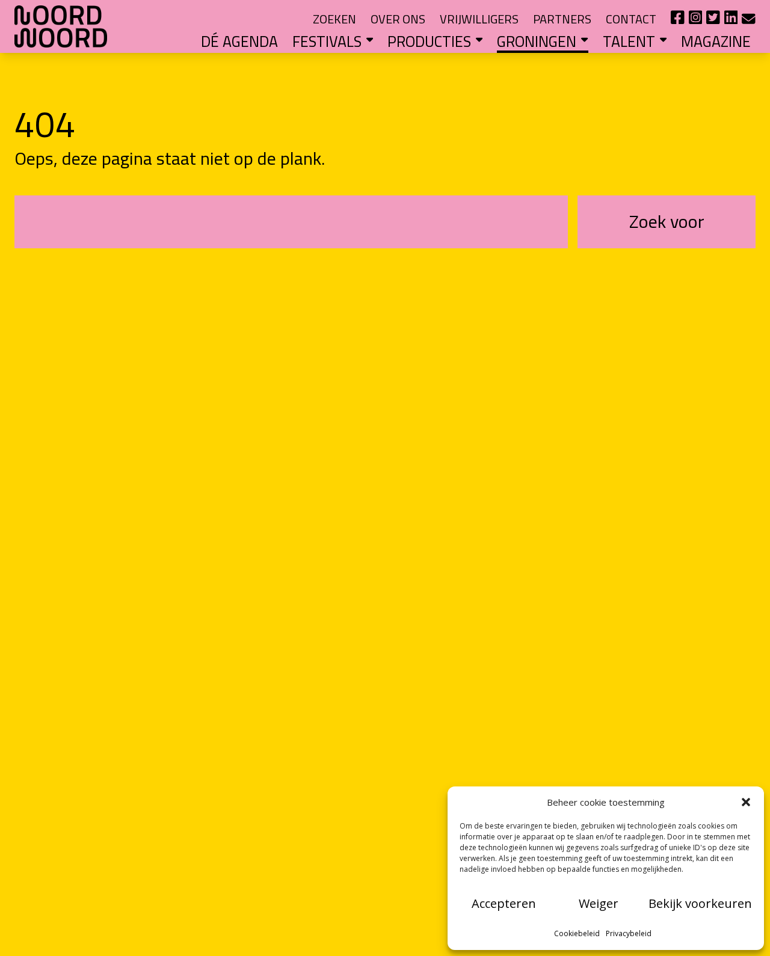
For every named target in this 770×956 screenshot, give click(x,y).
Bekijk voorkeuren (700, 903)
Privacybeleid (628, 933)
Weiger (598, 903)
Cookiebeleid (577, 933)
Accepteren (504, 903)
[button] (746, 802)
